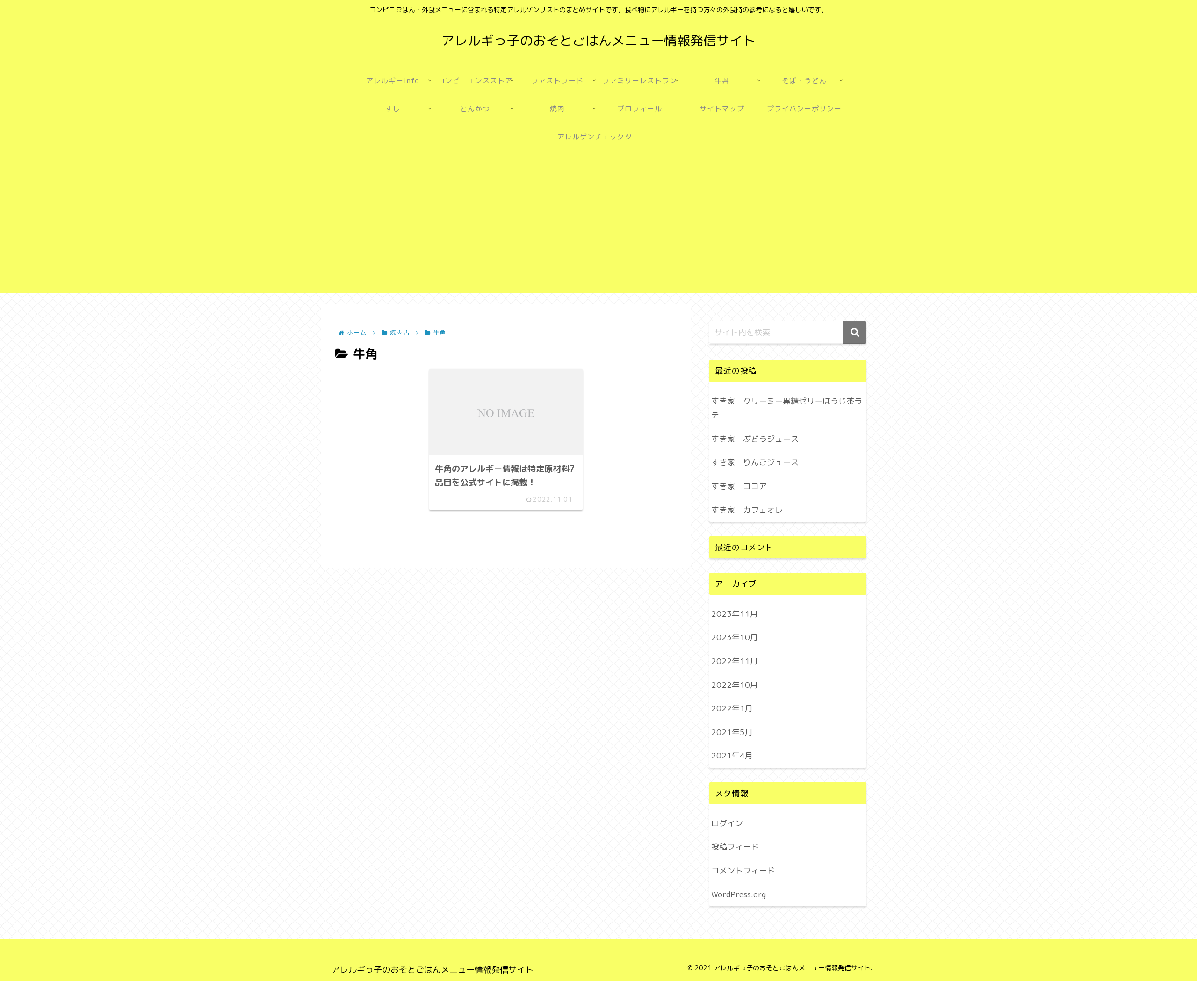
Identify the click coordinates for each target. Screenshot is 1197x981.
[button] (854, 332)
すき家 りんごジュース (755, 462)
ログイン (727, 823)
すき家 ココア (739, 486)
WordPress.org (738, 894)
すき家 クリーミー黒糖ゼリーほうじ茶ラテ (786, 408)
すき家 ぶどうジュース (755, 438)
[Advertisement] (598, 227)
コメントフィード (743, 870)
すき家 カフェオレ (747, 510)
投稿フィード (735, 846)
